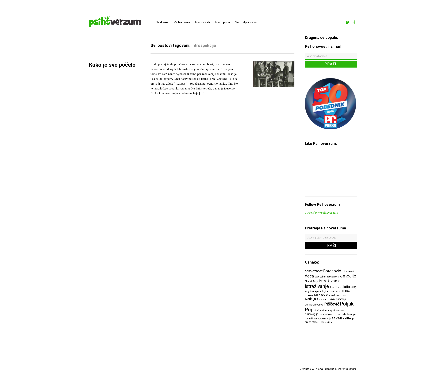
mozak (332, 295)
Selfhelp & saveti (246, 22)
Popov (312, 309)
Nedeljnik (311, 299)
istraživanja (330, 281)
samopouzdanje (322, 318)
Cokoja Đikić (348, 271)
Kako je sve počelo (112, 64)
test (324, 322)
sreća (308, 322)
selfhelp (348, 318)
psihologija (311, 314)
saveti (337, 318)
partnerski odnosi (314, 304)
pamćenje (341, 299)
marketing (309, 295)
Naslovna (162, 22)
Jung (353, 287)
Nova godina (324, 299)
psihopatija (325, 314)
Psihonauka (182, 22)
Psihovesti (202, 22)
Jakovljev (334, 287)
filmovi (308, 281)
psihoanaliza (337, 310)
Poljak (347, 304)
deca (309, 276)
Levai (331, 291)
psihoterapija (348, 314)
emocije (348, 276)
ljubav (346, 291)
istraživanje (317, 286)
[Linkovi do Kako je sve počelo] (273, 86)
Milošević (321, 295)
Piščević (331, 304)
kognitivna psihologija (316, 291)
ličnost (337, 291)
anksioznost (313, 271)
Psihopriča (222, 22)
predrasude (325, 310)
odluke (332, 299)
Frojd (315, 281)
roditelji (309, 318)
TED (320, 322)
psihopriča (335, 314)
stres (315, 322)
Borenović (332, 271)
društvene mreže (332, 277)
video (330, 322)
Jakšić (345, 287)
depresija (320, 276)
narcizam (341, 295)
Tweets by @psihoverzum (321, 212)
